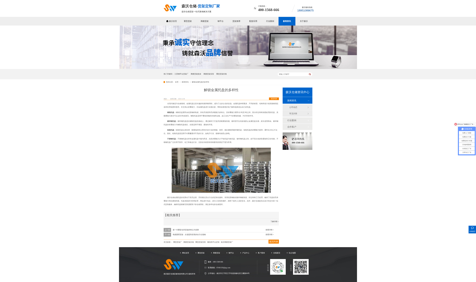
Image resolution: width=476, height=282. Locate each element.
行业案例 (270, 21)
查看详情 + (270, 230)
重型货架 (188, 21)
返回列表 (274, 99)
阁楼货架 (205, 21)
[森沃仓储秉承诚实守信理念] (238, 68)
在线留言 (276, 253)
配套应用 (253, 21)
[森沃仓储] (170, 11)
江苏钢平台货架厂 (181, 74)
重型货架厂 (177, 242)
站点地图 (292, 253)
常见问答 (293, 113)
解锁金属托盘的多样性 (200, 82)
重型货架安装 (200, 242)
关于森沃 (304, 21)
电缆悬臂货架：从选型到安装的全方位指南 (189, 234)
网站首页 (185, 253)
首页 (177, 82)
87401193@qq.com (223, 268)
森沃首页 (173, 21)
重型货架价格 (221, 74)
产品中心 (245, 253)
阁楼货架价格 (188, 242)
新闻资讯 (287, 21)
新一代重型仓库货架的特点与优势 (186, 230)
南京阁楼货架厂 (227, 242)
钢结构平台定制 (213, 242)
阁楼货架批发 (196, 74)
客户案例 (261, 253)
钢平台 (220, 21)
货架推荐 (236, 21)
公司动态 (293, 107)
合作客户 (291, 127)
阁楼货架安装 (209, 74)
